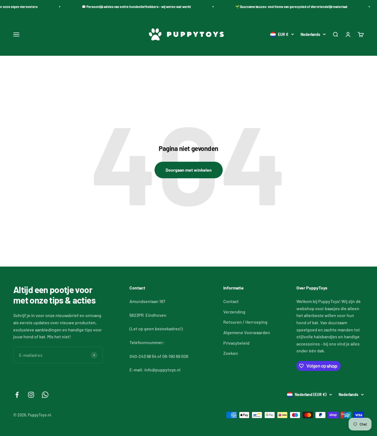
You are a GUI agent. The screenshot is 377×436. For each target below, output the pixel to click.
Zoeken (230, 353)
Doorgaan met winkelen (189, 169)
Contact (231, 301)
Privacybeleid (236, 342)
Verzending (234, 311)
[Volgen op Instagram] (31, 394)
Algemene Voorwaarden (246, 332)
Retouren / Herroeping (245, 322)
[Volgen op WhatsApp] (45, 394)
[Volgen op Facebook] (17, 394)
